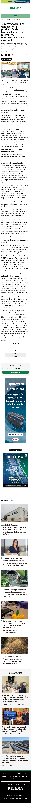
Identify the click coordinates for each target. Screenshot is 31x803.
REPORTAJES (20, 773)
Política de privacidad (19, 795)
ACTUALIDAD (12, 773)
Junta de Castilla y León (11, 734)
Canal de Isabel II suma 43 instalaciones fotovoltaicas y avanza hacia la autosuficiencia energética (15, 759)
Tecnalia (15, 356)
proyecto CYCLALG (9, 88)
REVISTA (5, 773)
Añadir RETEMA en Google (20, 55)
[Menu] (3, 8)
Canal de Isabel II (8, 765)
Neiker (15, 353)
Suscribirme (15, 372)
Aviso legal (9, 795)
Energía (15, 20)
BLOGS (26, 773)
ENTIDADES (18, 776)
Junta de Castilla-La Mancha (13, 704)
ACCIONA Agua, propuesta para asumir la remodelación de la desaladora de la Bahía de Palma (14, 529)
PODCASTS (11, 776)
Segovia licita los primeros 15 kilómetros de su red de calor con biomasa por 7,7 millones (14, 729)
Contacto (15, 778)
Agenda (4, 776)
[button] (2, 55)
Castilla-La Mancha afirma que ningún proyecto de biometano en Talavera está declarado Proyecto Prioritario (15, 699)
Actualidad (5, 20)
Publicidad (25, 776)
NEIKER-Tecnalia (19, 90)
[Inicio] (16, 8)
